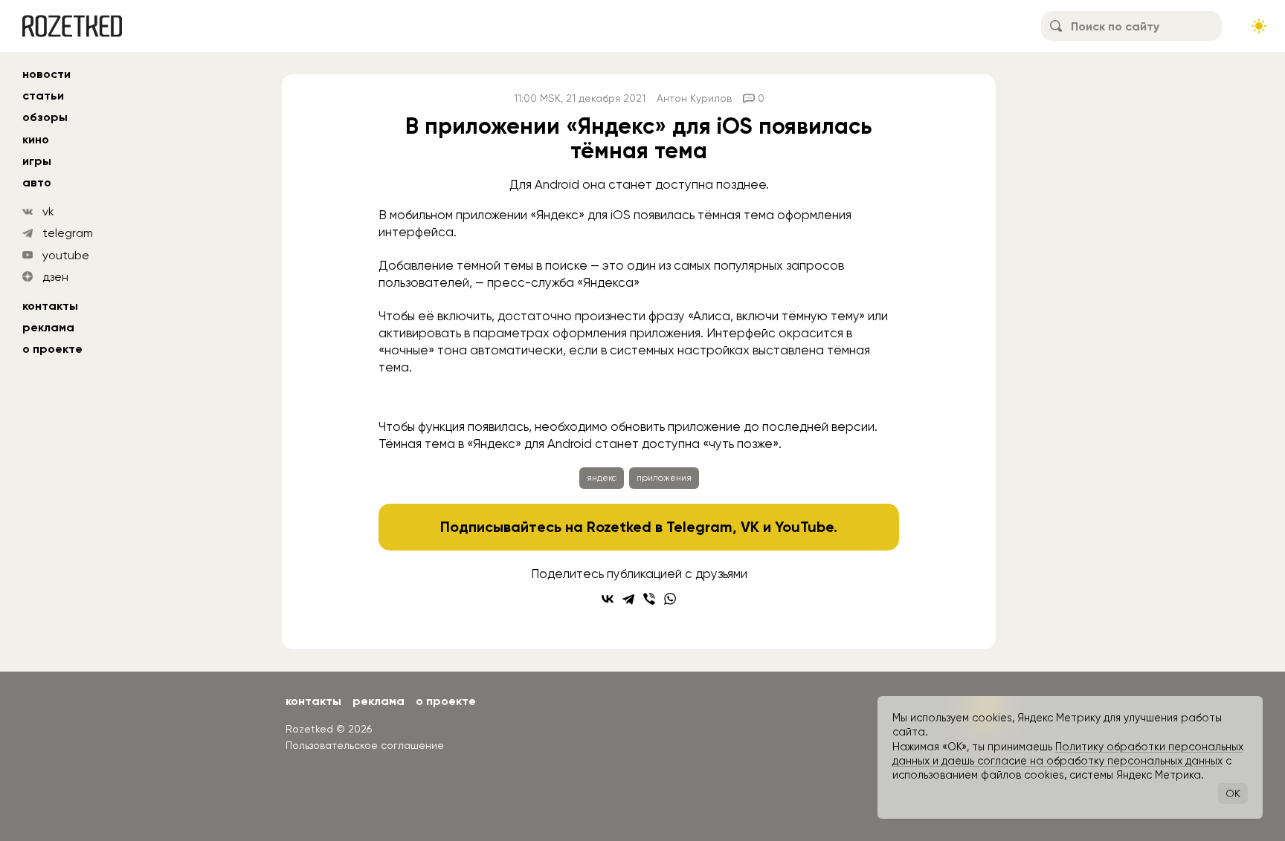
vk (48, 211)
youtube (65, 255)
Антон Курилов (694, 98)
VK (750, 527)
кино (35, 139)
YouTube (804, 527)
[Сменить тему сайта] (1259, 26)
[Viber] (649, 599)
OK (1233, 793)
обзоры (45, 117)
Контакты (50, 306)
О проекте (52, 349)
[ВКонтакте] (607, 599)
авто (36, 182)
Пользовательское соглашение (365, 745)
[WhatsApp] (670, 599)
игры (36, 161)
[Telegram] (628, 599)
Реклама (48, 327)
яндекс (601, 478)
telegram (67, 233)
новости (46, 74)
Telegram (699, 527)
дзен (55, 277)
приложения (664, 478)
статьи (43, 95)
